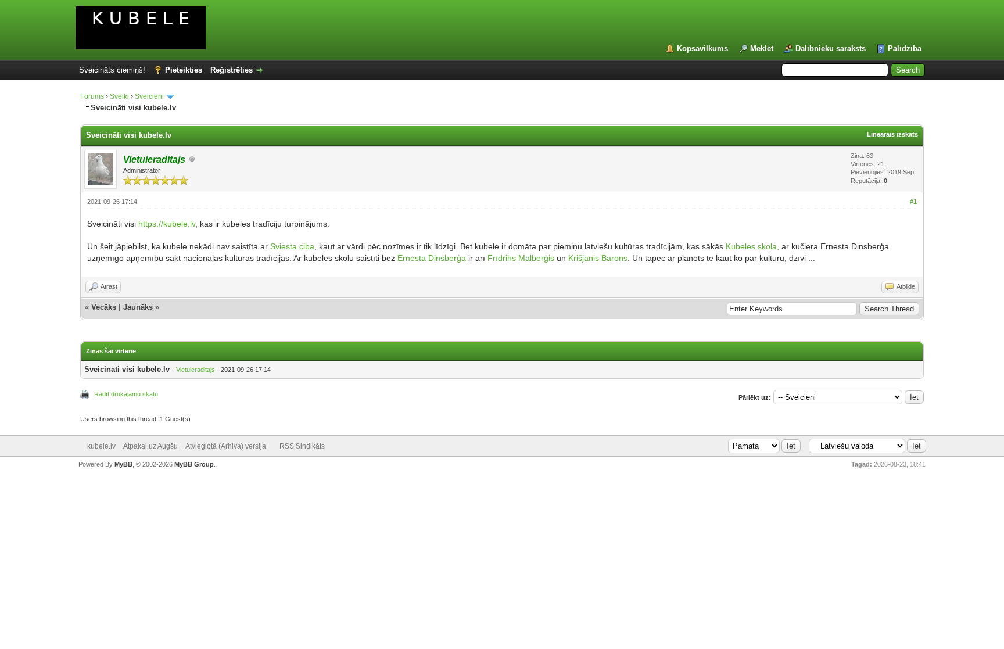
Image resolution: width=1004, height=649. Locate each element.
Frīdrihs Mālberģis (520, 258)
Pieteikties (183, 70)
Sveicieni (149, 96)
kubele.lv (101, 446)
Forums (92, 96)
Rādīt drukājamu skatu (126, 393)
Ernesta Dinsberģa (431, 258)
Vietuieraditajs (195, 369)
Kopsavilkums (702, 48)
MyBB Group (194, 464)
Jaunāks (138, 307)
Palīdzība (904, 48)
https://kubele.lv (166, 223)
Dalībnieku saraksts (830, 48)
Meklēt (761, 48)
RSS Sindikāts (302, 446)
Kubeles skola (751, 246)
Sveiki (119, 96)
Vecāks (103, 307)
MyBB (123, 464)
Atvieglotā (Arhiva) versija (225, 446)
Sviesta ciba (292, 246)
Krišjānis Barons (598, 258)
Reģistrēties (231, 70)
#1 (913, 201)
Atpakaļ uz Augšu (150, 446)
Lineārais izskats (892, 134)
